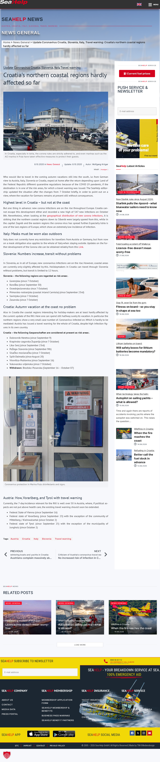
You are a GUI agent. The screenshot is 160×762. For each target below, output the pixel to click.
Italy (24, 26)
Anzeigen (104, 169)
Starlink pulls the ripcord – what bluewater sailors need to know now (136, 205)
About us (7, 700)
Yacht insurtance (93, 700)
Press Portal (10, 714)
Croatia (16, 26)
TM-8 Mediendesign (146, 745)
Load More (80, 645)
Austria (6, 26)
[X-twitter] (137, 733)
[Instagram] (143, 733)
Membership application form (57, 701)
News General (21, 32)
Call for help (130, 704)
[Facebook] (132, 733)
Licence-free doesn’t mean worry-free (133, 248)
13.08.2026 (142, 466)
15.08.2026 (124, 405)
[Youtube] (149, 733)
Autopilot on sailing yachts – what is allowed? (134, 398)
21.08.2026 (124, 255)
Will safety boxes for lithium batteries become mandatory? (135, 347)
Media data (8, 709)
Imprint (27, 745)
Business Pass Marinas (56, 715)
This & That (125, 296)
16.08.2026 (124, 355)
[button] (7, 755)
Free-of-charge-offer (96, 709)
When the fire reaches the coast (144, 435)
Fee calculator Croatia (137, 709)
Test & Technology (129, 192)
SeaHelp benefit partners (58, 720)
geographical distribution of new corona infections (75, 215)
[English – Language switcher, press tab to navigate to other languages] (139, 4)
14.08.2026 (142, 444)
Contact (7, 704)
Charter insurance (94, 704)
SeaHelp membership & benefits (56, 709)
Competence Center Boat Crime (98, 715)
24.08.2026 (124, 215)
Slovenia (34, 26)
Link (81, 246)
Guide (122, 336)
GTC (17, 745)
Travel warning (49, 26)
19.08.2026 (124, 314)
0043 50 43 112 (116, 660)
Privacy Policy (57, 745)
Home (6, 42)
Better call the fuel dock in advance (144, 456)
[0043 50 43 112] (106, 661)
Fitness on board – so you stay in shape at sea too (135, 307)
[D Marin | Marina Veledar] (137, 268)
